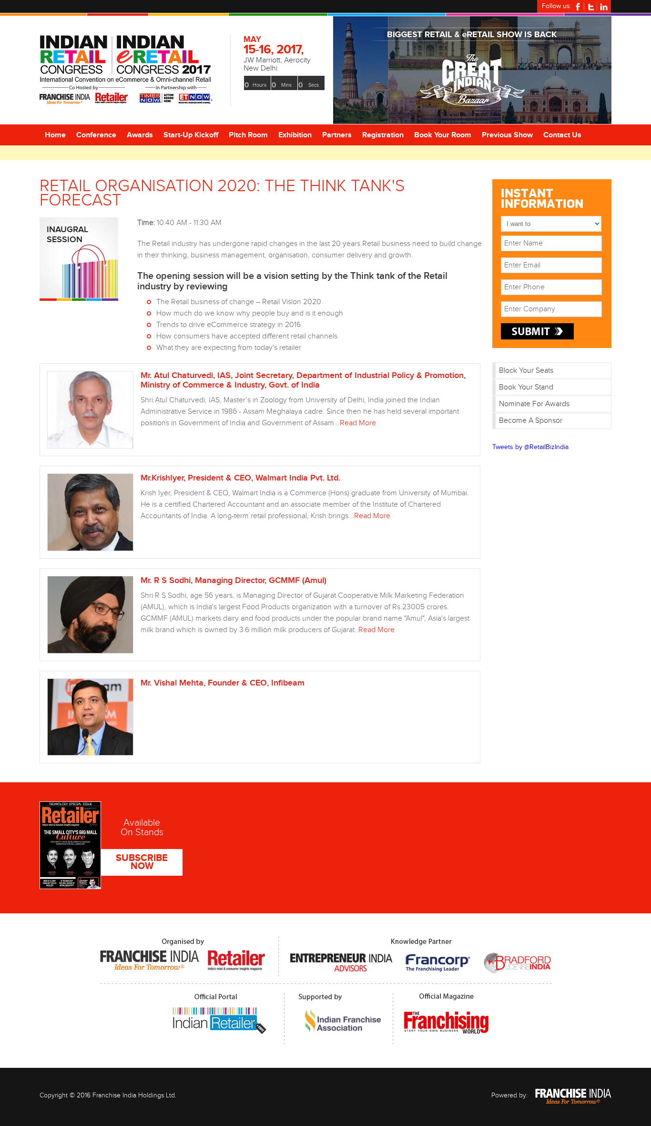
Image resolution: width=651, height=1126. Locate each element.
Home (55, 135)
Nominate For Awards (534, 404)
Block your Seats (526, 370)
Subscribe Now (142, 862)
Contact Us (562, 135)
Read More (358, 423)
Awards (140, 135)
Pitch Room (248, 135)
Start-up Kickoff (190, 135)
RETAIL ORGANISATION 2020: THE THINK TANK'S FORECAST (222, 193)
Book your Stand (526, 387)
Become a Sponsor (530, 420)
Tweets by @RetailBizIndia (530, 447)
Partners (337, 135)
